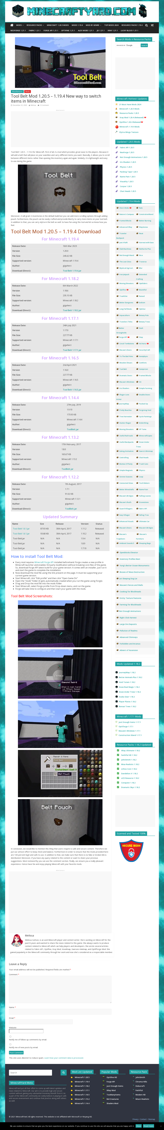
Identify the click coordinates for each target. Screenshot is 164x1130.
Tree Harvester (125, 416)
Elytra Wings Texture (128, 132)
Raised (142, 296)
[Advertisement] (60, 129)
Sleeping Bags (145, 543)
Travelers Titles (125, 322)
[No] (161, 1126)
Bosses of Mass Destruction (132, 572)
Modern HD (141, 1094)
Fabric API (143, 508)
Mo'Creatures (113, 1099)
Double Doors (144, 394)
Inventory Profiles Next (130, 559)
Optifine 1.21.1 (68, 30)
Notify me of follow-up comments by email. (28, 1039)
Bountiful (143, 290)
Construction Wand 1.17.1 (130, 735)
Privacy (135, 1119)
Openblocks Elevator (129, 552)
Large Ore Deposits (128, 624)
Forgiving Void (145, 410)
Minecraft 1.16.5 (82, 1094)
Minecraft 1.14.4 (82, 1103)
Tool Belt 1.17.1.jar (72, 350)
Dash (141, 328)
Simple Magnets (126, 470)
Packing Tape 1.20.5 (129, 172)
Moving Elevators (126, 429)
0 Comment (44, 105)
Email (12, 1018)
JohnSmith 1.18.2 (128, 759)
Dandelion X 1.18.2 (129, 773)
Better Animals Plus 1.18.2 (130, 677)
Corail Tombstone (126, 343)
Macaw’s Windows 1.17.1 (129, 731)
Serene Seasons (125, 477)
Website (12, 1027)
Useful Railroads (126, 435)
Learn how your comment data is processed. (64, 1058)
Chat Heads (143, 457)
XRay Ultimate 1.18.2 (130, 750)
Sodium (142, 302)
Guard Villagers (125, 508)
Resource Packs (34, 25)
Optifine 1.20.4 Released (130, 122)
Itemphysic (143, 356)
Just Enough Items (115, 1086)
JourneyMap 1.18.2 (127, 672)
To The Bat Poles (126, 356)
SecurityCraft (144, 350)
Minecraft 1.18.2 (82, 1086)
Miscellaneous (17, 91)
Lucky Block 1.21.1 (129, 30)
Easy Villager (124, 515)
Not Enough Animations (130, 611)
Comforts (143, 363)
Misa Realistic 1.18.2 (130, 764)
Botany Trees (144, 322)
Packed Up (143, 404)
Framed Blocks (145, 375)
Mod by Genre (92, 25)
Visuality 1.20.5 (126, 181)
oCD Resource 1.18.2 (130, 778)
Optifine (122, 290)
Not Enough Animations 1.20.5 (133, 157)
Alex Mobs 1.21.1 (86, 30)
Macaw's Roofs (125, 502)
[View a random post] (152, 25)
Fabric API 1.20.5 (127, 147)
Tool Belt (123, 369)
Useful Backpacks (126, 442)
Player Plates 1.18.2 (127, 701)
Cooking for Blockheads (130, 591)
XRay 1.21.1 (113, 30)
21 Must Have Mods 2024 (130, 104)
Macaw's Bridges (126, 496)
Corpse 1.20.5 (126, 186)
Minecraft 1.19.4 (82, 1081)
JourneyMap (124, 404)
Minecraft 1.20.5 (82, 1077)
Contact (143, 1119)
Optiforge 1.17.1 (126, 726)
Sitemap (151, 1119)
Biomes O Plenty (125, 464)
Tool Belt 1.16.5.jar (72, 389)
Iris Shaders (124, 388)
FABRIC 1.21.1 (34, 30)
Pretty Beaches (125, 410)
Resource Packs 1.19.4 (132, 25)
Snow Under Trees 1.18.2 (130, 692)
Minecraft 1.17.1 (82, 1090)
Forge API (111, 1081)
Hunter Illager (125, 423)
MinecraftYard (21, 1116)
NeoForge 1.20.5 (127, 152)
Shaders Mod (112, 1103)
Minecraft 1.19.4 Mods (130, 126)
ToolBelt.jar (73, 429)
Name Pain (143, 489)
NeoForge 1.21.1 (18, 30)
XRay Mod (112, 1090)
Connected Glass (126, 483)
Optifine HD (112, 1077)
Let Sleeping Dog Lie (128, 578)
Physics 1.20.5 (126, 167)
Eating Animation (126, 451)
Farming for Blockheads (130, 604)
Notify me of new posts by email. (23, 1047)
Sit (140, 382)
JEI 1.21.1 (101, 30)
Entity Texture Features (130, 598)
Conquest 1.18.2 (128, 782)
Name (12, 1007)
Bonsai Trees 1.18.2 (127, 706)
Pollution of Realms (128, 630)
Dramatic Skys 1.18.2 (130, 787)
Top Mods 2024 (111, 25)
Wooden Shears (125, 363)
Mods (19, 25)
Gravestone (144, 502)
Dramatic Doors (125, 375)
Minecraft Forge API (44, 562)
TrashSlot (123, 296)
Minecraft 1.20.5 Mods (58, 25)
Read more (148, 1126)
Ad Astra (142, 343)
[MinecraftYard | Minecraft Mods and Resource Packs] (80, 5)
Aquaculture (124, 315)
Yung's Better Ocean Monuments (134, 565)
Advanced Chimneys (128, 637)
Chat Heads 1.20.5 (128, 191)
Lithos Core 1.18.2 (129, 769)
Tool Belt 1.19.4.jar (72, 270)
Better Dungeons (126, 302)
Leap (141, 477)
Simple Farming (145, 388)
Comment (14, 974)
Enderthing (143, 423)
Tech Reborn (144, 483)
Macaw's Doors (125, 350)
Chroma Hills (141, 1081)
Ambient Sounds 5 (126, 543)
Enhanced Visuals (126, 521)
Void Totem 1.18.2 (127, 682)
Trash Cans (143, 464)
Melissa (33, 105)
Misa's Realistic (143, 1099)
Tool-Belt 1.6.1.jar (21, 528)
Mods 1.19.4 (77, 25)
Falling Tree (144, 515)
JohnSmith (140, 1077)
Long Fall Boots (125, 309)
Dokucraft (140, 1086)
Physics (142, 470)
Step (141, 337)
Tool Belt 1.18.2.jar (72, 310)
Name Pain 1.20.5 (127, 176)
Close (138, 1126)
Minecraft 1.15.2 (82, 1099)
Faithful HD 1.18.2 (129, 755)
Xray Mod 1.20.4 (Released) (132, 117)
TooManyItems (113, 1094)
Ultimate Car (144, 521)
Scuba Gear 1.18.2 (127, 697)
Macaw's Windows (126, 382)
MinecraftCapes (145, 435)
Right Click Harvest (128, 617)
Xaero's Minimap (146, 451)
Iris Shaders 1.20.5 (128, 162)
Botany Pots (144, 315)
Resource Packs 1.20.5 (129, 113)
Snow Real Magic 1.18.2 (129, 687)
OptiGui (142, 309)
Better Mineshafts (126, 489)
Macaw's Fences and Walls (131, 585)
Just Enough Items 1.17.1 (130, 722)
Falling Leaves (145, 496)
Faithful (140, 1090)
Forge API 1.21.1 (51, 30)
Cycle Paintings (145, 416)
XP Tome (142, 429)
